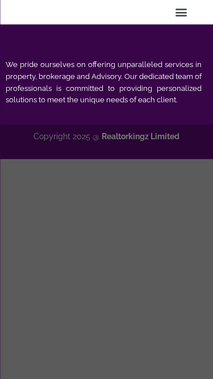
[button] (181, 12)
